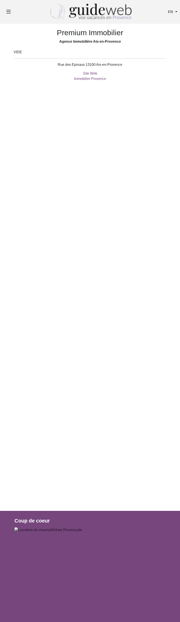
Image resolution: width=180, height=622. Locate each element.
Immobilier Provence (90, 79)
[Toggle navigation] (8, 12)
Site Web (90, 73)
